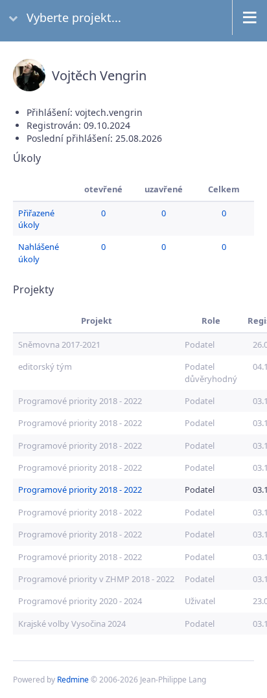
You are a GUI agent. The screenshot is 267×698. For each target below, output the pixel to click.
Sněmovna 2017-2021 (59, 344)
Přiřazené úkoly (36, 219)
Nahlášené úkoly (38, 252)
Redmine (73, 679)
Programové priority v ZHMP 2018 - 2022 (96, 579)
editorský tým (45, 366)
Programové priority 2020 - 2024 (80, 601)
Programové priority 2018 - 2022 (80, 401)
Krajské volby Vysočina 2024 (72, 623)
